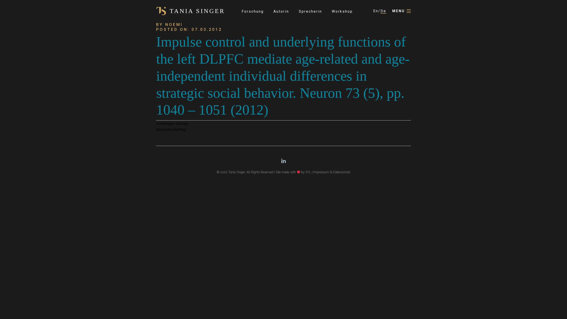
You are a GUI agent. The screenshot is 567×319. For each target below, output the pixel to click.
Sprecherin (310, 11)
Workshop (342, 11)
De (383, 11)
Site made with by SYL (293, 172)
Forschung (253, 11)
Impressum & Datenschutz (331, 172)
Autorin (281, 11)
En (375, 11)
